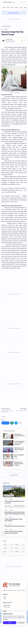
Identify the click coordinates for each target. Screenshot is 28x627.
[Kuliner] (20, 7)
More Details (21, 622)
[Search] (21, 2)
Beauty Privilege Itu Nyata (19, 455)
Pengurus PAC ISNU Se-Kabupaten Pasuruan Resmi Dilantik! (14, 532)
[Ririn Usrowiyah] (8, 39)
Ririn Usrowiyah (8, 2)
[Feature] (12, 7)
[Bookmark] (23, 2)
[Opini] (8, 7)
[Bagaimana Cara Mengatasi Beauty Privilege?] (8, 463)
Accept (9, 622)
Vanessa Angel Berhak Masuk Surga (19, 434)
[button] (26, 2)
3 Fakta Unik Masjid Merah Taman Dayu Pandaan (14, 519)
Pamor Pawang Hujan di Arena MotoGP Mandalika (19, 443)
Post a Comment (14, 475)
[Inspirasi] (25, 7)
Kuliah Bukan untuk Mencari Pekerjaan (19, 448)
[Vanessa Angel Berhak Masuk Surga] (8, 436)
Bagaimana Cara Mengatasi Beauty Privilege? (18, 463)
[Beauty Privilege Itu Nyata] (8, 456)
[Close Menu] (24, 13)
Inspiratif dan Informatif (13, 13)
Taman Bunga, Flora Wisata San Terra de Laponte (14, 502)
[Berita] (4, 7)
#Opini (3, 416)
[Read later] (22, 40)
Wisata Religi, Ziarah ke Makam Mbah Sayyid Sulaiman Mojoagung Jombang (15, 512)
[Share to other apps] (20, 422)
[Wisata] (16, 7)
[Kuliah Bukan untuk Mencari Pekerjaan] (8, 450)
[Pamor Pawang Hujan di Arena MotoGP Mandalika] (8, 443)
